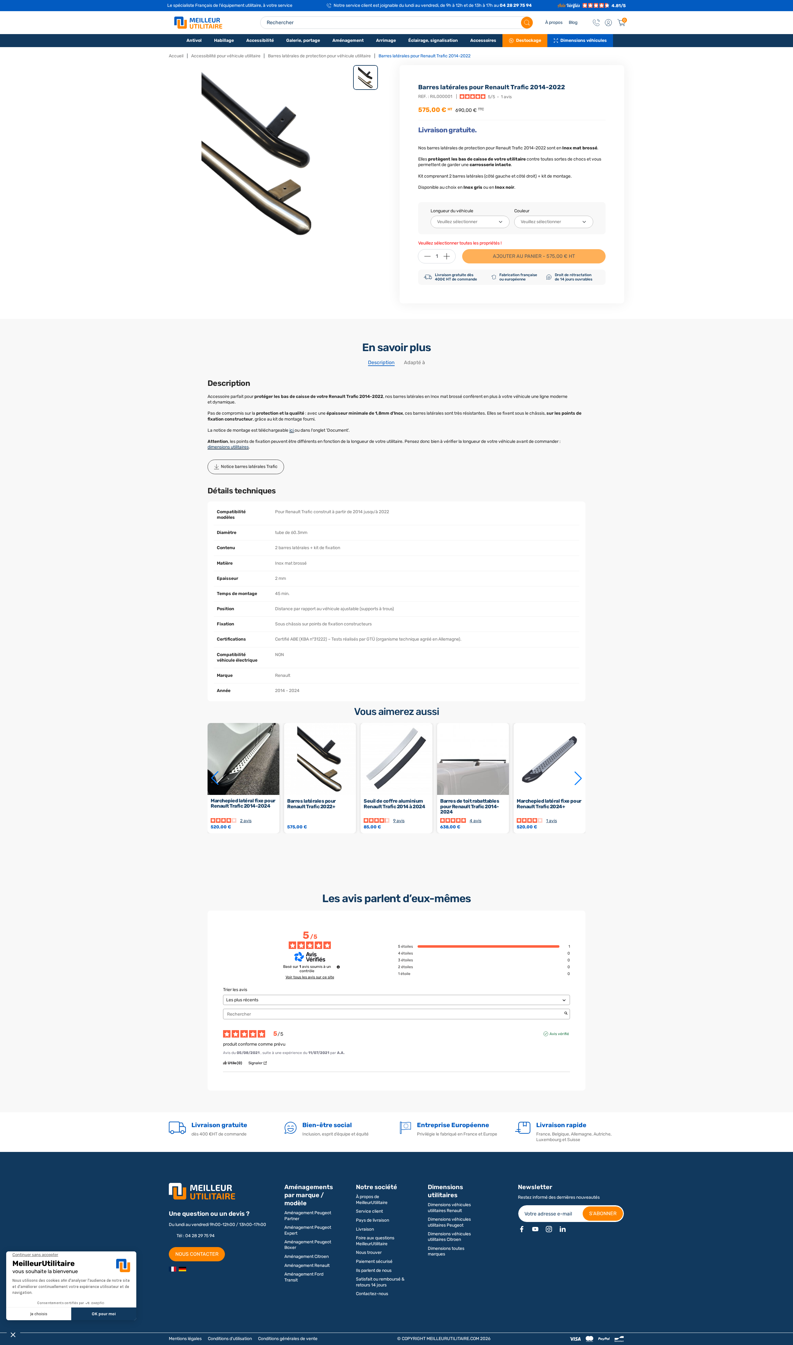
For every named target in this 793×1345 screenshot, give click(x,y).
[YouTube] (535, 1229)
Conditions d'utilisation (230, 1338)
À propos (554, 22)
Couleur (521, 211)
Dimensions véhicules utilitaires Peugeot (449, 1222)
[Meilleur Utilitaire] (172, 1269)
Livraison (365, 1229)
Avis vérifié (559, 1034)
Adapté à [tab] (414, 362)
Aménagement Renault (307, 1265)
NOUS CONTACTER (196, 1254)
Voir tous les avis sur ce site (310, 977)
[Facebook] (521, 1229)
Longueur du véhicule (452, 211)
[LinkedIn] (562, 1229)
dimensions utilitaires (228, 447)
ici (291, 430)
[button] (608, 22)
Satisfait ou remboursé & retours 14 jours (380, 1282)
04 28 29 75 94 (516, 5)
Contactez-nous (372, 1293)
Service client (369, 1211)
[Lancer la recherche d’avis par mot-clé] (565, 1014)
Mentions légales (185, 1338)
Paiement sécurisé (374, 1261)
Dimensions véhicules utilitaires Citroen (449, 1236)
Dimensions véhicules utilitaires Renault (449, 1207)
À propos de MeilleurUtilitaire (372, 1199)
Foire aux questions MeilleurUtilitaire (375, 1240)
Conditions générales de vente (288, 1338)
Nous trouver (369, 1252)
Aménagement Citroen (306, 1256)
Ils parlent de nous (374, 1270)
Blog (573, 22)
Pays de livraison (372, 1220)
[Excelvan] (182, 1269)
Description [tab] (381, 362)
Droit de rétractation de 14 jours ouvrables (573, 277)
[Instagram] (549, 1229)
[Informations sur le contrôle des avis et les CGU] (338, 966)
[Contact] (596, 22)
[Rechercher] (527, 23)
